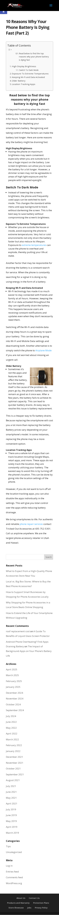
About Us (20, 898)
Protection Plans (41, 903)
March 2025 (12, 675)
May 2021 (11, 797)
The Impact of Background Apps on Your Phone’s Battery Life (29, 651)
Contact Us (34, 898)
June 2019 (11, 815)
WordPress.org (14, 883)
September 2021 (15, 774)
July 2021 (11, 786)
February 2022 (14, 745)
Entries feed (12, 871)
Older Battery (18, 80)
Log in (9, 865)
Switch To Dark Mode (29, 70)
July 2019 (11, 809)
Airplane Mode (43, 350)
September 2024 (15, 710)
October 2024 (13, 704)
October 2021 (13, 768)
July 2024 (11, 716)
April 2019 (11, 826)
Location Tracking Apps (23, 84)
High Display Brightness (24, 66)
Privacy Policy (41, 907)
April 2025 (11, 669)
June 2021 (11, 791)
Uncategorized (14, 852)
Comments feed (14, 877)
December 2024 (14, 692)
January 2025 (13, 686)
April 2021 (11, 803)
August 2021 (13, 780)
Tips (8, 846)
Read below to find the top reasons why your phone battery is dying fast (34, 56)
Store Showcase (16, 907)
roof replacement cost (18, 631)
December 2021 (14, 756)
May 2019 (11, 821)
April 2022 (11, 733)
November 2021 (14, 762)
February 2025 (14, 681)
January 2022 (13, 751)
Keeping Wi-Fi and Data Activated (28, 77)
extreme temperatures (34, 245)
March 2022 (12, 739)
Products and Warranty (18, 903)
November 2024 (14, 698)
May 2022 (11, 727)
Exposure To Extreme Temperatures (30, 73)
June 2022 (11, 721)
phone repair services (31, 524)
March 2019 (12, 832)
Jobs (29, 907)
